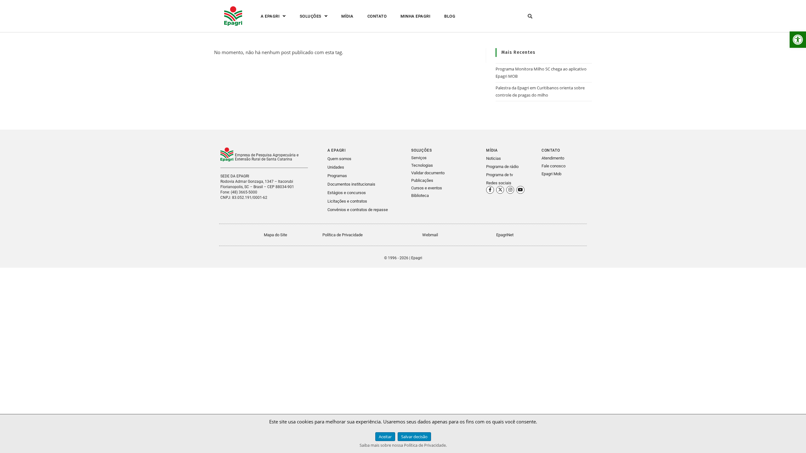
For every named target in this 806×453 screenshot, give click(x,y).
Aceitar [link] (385, 436)
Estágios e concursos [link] (346, 192)
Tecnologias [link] (422, 165)
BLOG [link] (449, 16)
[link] (798, 39)
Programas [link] (337, 175)
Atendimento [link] (553, 158)
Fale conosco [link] (553, 166)
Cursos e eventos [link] (426, 188)
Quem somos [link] (339, 158)
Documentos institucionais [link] (351, 184)
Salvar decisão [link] (414, 436)
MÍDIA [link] (347, 16)
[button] (273, 16)
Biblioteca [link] (420, 195)
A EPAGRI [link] (270, 16)
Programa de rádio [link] (502, 166)
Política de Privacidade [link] (342, 234)
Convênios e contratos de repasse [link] (357, 209)
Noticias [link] (493, 158)
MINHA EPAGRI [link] (415, 16)
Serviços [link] (419, 157)
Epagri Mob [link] (551, 173)
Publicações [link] (422, 180)
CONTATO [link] (377, 16)
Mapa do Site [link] (275, 234)
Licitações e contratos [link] (347, 201)
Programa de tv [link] (499, 174)
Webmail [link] (430, 234)
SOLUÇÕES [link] (310, 16)
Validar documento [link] (428, 173)
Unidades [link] (335, 167)
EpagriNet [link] (505, 234)
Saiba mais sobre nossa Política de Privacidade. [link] (403, 445)
